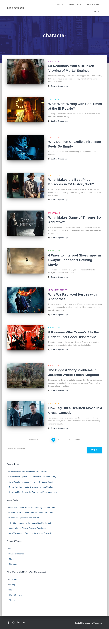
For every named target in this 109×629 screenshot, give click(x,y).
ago (63, 86)
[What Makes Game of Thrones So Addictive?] (25, 223)
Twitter (23, 623)
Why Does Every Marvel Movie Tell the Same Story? (31, 482)
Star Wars (13, 564)
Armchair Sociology (57, 290)
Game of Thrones (16, 554)
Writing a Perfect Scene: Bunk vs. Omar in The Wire (31, 513)
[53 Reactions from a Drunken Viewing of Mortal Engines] (25, 71)
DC (10, 549)
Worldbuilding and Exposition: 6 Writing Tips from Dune (32, 507)
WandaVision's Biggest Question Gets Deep (27, 528)
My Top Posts (93, 5)
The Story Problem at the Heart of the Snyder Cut (30, 523)
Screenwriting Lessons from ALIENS (24, 518)
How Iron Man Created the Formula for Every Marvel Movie (34, 492)
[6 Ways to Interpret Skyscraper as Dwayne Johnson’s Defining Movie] (25, 260)
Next (77, 440)
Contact (95, 11)
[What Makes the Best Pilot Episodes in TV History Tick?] (25, 185)
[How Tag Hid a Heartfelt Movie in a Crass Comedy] (25, 413)
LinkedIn (18, 623)
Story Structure (15, 595)
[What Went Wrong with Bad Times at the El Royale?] (25, 109)
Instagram (13, 623)
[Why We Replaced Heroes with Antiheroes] (25, 299)
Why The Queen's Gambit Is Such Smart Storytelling (31, 533)
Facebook (9, 623)
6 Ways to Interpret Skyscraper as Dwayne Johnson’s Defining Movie (75, 259)
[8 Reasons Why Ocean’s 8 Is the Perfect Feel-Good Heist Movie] (25, 337)
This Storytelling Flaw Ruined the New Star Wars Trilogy (32, 477)
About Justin (75, 5)
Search (94, 450)
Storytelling (54, 62)
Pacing (12, 585)
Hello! (60, 5)
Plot (10, 590)
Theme (12, 600)
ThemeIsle (97, 623)
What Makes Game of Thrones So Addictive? (28, 472)
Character (13, 579)
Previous (34, 440)
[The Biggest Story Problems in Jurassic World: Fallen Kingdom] (25, 375)
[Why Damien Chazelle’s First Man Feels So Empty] (25, 147)
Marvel (12, 559)
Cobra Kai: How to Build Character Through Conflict (31, 487)
